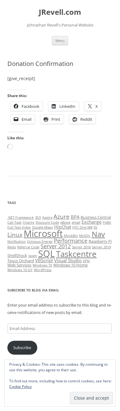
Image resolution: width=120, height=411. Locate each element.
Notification (16, 241)
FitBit (107, 222)
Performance (70, 240)
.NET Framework (20, 217)
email (76, 222)
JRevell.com (60, 12)
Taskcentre (76, 253)
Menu (60, 40)
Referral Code (28, 247)
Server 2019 (101, 247)
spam (32, 256)
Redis (11, 247)
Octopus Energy (40, 241)
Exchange (92, 222)
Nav (98, 234)
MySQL (84, 236)
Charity (28, 222)
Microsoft (43, 233)
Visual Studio (68, 260)
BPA (75, 217)
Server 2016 (81, 247)
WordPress (42, 270)
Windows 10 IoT (20, 270)
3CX (38, 217)
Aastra (47, 217)
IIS (95, 227)
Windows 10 (42, 265)
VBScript (44, 260)
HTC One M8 (82, 227)
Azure (62, 217)
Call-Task (14, 222)
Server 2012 (56, 246)
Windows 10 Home (70, 265)
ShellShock (17, 255)
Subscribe (22, 347)
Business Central (96, 217)
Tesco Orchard (20, 260)
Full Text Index (19, 227)
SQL (46, 253)
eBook (65, 222)
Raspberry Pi (100, 241)
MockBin (71, 236)
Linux (14, 235)
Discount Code (47, 222)
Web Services (19, 265)
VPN (86, 261)
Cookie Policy (20, 386)
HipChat (62, 227)
